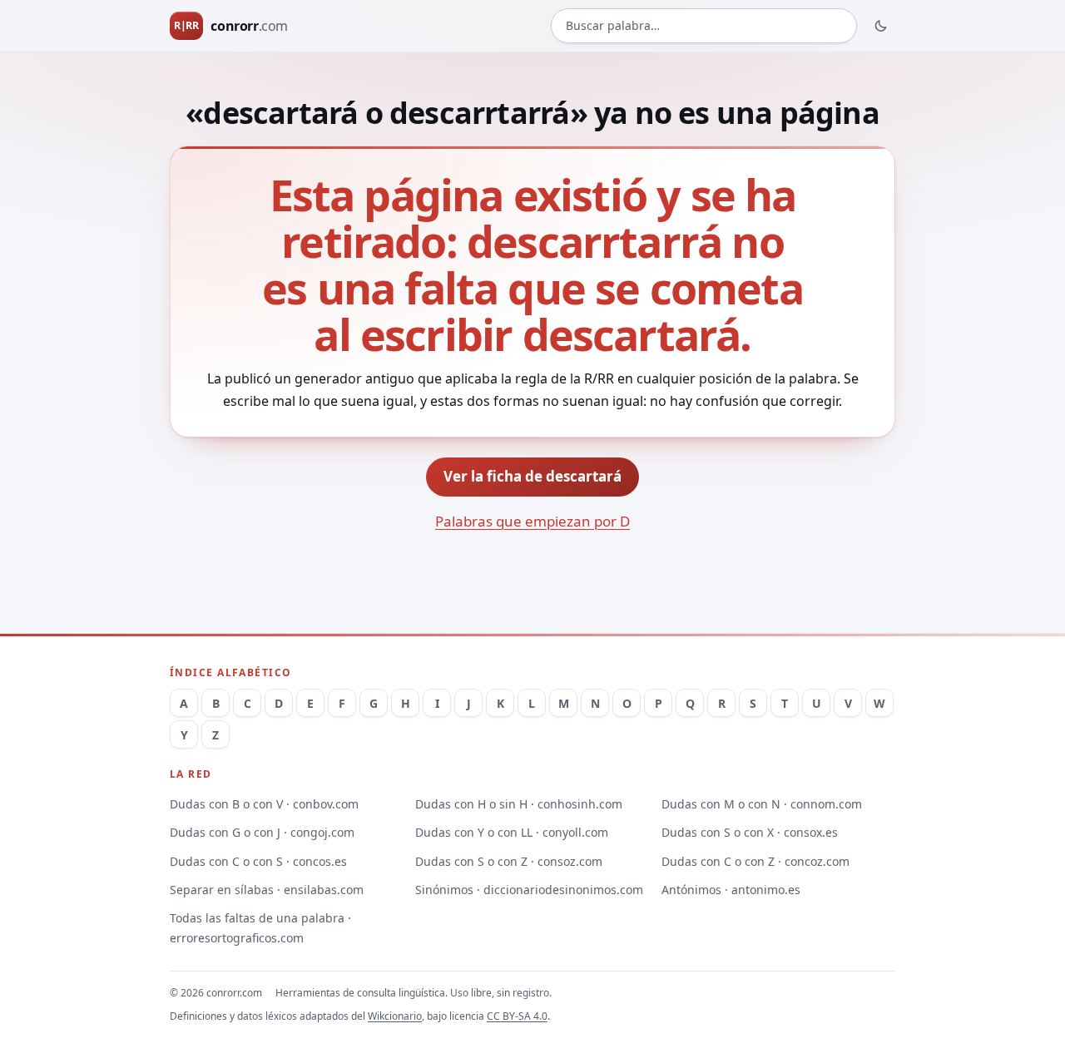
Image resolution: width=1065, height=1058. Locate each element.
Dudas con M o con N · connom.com (761, 804)
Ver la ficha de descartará (532, 476)
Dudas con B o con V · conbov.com (264, 804)
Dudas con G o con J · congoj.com (262, 832)
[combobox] (704, 26)
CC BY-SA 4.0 (517, 1016)
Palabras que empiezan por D (532, 521)
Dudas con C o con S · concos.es (258, 861)
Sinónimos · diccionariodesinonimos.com (529, 889)
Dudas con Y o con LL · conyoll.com (511, 832)
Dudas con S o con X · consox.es (749, 832)
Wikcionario (395, 1016)
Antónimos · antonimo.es (730, 889)
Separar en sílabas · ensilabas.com (267, 889)
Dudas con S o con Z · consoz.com (508, 861)
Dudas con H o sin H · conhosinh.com (518, 804)
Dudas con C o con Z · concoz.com (755, 861)
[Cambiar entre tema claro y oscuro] (881, 26)
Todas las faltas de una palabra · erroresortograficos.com (260, 927)
